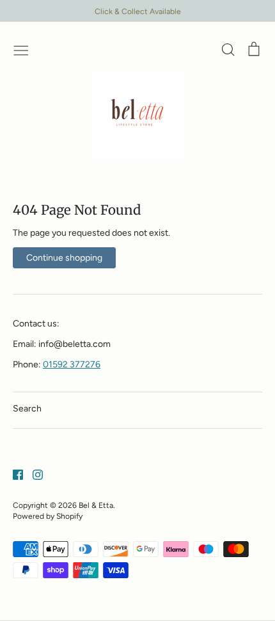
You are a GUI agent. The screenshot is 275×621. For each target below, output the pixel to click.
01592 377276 (71, 364)
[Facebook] (13, 473)
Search (27, 408)
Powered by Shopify (47, 516)
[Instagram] (33, 473)
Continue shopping (64, 257)
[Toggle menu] (21, 49)
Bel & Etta (96, 505)
